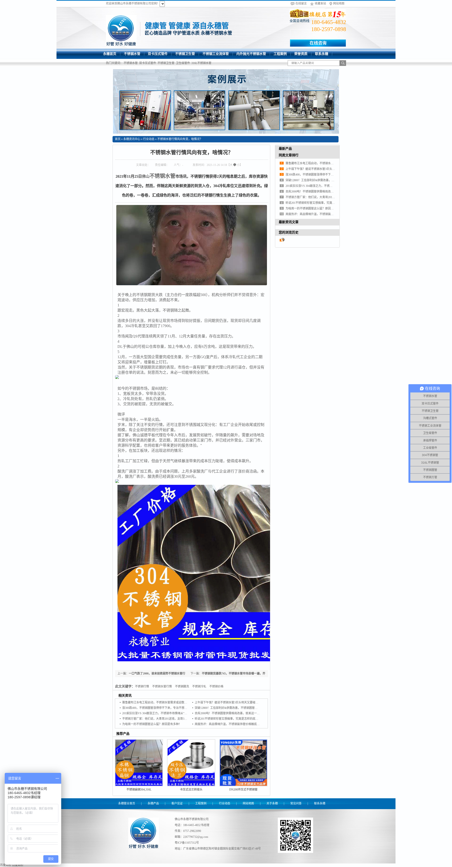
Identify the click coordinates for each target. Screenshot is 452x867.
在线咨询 (318, 43)
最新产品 (285, 148)
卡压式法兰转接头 (191, 789)
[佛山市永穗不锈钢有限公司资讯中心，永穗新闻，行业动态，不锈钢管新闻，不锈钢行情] (226, 101)
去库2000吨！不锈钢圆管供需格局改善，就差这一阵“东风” (231, 713)
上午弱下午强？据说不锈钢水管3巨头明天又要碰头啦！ (229, 702)
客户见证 (177, 803)
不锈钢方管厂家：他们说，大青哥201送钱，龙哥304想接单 (159, 718)
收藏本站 (320, 3)
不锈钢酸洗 (182, 686)
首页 (118, 139)
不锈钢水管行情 (162, 686)
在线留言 (301, 3)
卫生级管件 (183, 63)
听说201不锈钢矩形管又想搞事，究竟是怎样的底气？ (228, 718)
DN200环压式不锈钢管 (243, 789)
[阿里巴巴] (318, 13)
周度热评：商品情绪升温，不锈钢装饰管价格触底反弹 (228, 724)
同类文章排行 (289, 155)
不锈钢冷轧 (199, 686)
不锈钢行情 (142, 686)
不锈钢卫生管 (165, 63)
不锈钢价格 (216, 686)
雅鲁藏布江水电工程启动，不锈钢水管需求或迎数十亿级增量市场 (163, 702)
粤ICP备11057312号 (187, 842)
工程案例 (200, 803)
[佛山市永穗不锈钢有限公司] (121, 30)
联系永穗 (319, 803)
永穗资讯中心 (131, 139)
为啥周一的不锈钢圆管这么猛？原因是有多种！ (152, 724)
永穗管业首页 (126, 803)
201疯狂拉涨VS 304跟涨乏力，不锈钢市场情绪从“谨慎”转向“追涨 (163, 713)
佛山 (145, 176)
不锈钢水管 (131, 63)
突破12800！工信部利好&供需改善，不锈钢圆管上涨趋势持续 (233, 708)
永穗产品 (153, 803)
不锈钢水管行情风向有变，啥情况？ (179, 139)
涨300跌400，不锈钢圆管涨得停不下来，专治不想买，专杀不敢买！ (164, 708)
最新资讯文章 (289, 222)
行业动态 (148, 139)
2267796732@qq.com (195, 837)
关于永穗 (272, 803)
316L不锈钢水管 (201, 63)
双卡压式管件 (147, 63)
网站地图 (338, 3)
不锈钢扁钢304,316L (138, 789)
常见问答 (296, 803)
